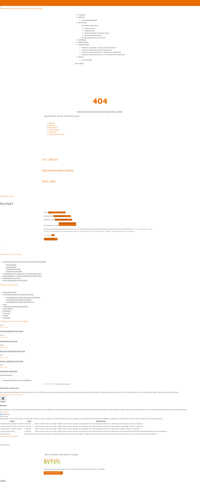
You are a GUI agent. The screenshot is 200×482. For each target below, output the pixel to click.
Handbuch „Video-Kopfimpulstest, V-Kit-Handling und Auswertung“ (103, 54)
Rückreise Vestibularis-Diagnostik (12, 351)
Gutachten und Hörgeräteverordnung (15, 306)
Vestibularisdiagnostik (13, 269)
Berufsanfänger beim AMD (93, 35)
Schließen (3, 481)
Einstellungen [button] (4, 394)
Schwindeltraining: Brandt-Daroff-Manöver (20, 302)
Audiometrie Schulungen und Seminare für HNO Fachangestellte (24, 262)
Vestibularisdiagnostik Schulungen (93, 38)
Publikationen (53, 127)
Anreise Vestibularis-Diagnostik (11, 331)
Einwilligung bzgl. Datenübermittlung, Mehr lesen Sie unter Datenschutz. (66, 229)
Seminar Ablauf (90, 28)
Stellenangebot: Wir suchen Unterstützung (17, 380)
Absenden (49, 239)
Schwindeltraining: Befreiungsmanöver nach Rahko (23, 297)
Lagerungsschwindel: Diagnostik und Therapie (18, 294)
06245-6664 (4, 1)
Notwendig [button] (3, 412)
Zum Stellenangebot (53, 473)
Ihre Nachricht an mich (51, 225)
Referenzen (52, 132)
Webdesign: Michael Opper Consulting (62, 383)
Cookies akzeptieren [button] (16, 394)
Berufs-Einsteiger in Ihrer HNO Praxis (97, 33)
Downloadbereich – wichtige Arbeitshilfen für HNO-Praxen (22, 276)
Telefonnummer (49, 219)
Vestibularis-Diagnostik (8, 341)
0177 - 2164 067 (50, 159)
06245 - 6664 (49, 181)
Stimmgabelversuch (9, 292)
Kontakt (81, 57)
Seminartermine (53, 130)
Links (5, 304)
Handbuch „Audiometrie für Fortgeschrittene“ (97, 50)
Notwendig (5, 414)
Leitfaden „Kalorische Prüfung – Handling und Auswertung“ (102, 52)
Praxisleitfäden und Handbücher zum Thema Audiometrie (22, 274)
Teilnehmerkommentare (89, 20)
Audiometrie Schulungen (90, 25)
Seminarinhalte (90, 31)
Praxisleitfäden (83, 45)
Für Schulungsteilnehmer (11, 5)
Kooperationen (83, 42)
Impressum (7, 318)
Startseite (81, 15)
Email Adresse (48, 216)
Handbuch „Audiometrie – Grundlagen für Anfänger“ (99, 47)
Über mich (81, 17)
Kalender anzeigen (6, 375)
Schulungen (82, 22)
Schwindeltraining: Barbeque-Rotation (18, 300)
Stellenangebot (87, 60)
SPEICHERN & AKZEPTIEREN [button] (9, 436)
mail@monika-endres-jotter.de (58, 170)
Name (46, 212)
